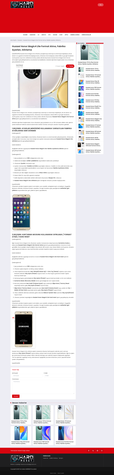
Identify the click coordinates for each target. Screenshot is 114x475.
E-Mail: (45, 373)
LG (38, 35)
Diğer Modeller (86, 35)
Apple (66, 35)
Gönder (16, 396)
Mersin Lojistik (61, 473)
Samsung (32, 35)
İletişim (61, 458)
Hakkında (45, 458)
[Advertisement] (57, 21)
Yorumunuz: (15, 379)
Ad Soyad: (15, 373)
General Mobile (74, 35)
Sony (60, 35)
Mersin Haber (53, 473)
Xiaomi (55, 35)
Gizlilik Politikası (53, 458)
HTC (49, 35)
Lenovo (43, 35)
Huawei (25, 35)
